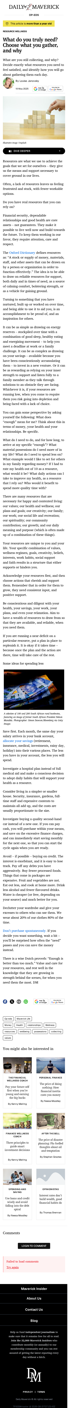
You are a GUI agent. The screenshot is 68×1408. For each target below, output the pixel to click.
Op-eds (8, 1018)
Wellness (49, 1025)
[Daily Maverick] (34, 6)
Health (19, 1025)
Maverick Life (23, 1018)
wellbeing (24, 1031)
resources (10, 1031)
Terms (41, 1391)
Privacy (28, 1391)
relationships (34, 1025)
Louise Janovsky (29, 81)
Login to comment (34, 1246)
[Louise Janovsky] (8, 82)
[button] (39, 89)
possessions (40, 1031)
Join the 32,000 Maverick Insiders (31, 1340)
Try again (13, 1267)
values (8, 1037)
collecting (56, 1031)
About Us (34, 1298)
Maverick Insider (34, 1289)
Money (8, 1025)
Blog (34, 1321)
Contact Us (34, 1309)
